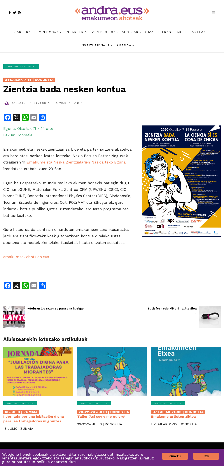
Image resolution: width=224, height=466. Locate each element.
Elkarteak (195, 32)
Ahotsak (130, 32)
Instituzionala (95, 45)
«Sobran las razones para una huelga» (55, 311)
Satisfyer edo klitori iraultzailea (172, 311)
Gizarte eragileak (163, 32)
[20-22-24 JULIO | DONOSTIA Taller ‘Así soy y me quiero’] (112, 371)
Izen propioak (104, 32)
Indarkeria (76, 32)
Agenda (124, 45)
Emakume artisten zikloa (177, 414)
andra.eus (20, 103)
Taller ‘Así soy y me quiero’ (103, 414)
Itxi (206, 456)
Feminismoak (46, 32)
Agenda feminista (21, 66)
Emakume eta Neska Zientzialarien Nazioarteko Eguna (76, 162)
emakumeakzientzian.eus (26, 257)
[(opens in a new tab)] (14, 317)
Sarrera (22, 32)
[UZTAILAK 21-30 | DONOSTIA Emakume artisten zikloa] (186, 371)
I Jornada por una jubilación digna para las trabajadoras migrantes (33, 416)
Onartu (174, 456)
